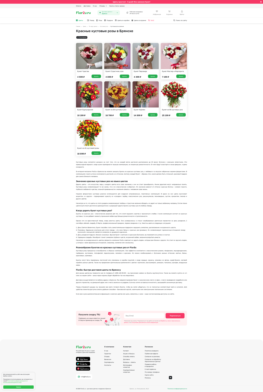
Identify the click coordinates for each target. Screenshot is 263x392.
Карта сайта (149, 375)
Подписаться (175, 316)
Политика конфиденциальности (177, 388)
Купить (96, 76)
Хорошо (18, 387)
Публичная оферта (151, 353)
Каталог (126, 351)
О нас (95, 6)
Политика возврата (151, 351)
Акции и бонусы (128, 353)
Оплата (78, 6)
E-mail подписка (150, 369)
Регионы (148, 378)
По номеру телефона (152, 372)
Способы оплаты (129, 356)
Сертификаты (109, 362)
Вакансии (107, 359)
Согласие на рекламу (152, 356)
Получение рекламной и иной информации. (145, 322)
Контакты (107, 365)
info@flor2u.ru (86, 377)
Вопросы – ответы (129, 362)
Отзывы (103, 6)
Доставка (87, 6)
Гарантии (107, 353)
